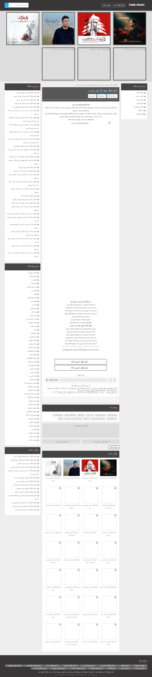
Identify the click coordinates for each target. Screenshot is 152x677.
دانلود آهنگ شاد (52, 666)
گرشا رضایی (33, 379)
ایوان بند (34, 290)
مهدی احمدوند (32, 418)
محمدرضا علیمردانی (30, 394)
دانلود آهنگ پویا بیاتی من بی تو (27, 100)
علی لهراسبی (32, 365)
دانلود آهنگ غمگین (112, 418)
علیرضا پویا (33, 354)
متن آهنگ (86, 418)
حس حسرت (89, 415)
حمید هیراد (33, 326)
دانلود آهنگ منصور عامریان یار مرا (26, 478)
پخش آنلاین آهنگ (112, 415)
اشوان (35, 280)
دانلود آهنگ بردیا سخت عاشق (27, 463)
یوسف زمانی (33, 440)
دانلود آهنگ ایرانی (60, 675)
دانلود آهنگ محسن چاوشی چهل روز (25, 146)
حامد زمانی (33, 315)
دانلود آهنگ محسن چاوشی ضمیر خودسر (23, 467)
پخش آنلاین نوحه (40, 668)
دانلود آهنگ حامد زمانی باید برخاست (25, 171)
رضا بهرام (34, 333)
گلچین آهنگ (140, 114)
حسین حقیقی (32, 322)
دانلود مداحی (139, 96)
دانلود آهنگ (140, 92)
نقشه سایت (106, 5)
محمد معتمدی (32, 404)
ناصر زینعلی (33, 436)
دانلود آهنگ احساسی (70, 415)
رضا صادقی (33, 337)
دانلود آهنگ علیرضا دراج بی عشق (26, 492)
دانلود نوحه (125, 668)
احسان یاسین (32, 273)
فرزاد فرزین (33, 376)
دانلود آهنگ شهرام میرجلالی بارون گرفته (24, 460)
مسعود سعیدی (32, 408)
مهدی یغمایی (33, 426)
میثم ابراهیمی (32, 433)
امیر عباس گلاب (32, 287)
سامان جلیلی (33, 340)
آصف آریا (34, 283)
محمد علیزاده (32, 401)
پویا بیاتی (34, 312)
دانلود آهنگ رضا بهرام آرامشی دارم (25, 456)
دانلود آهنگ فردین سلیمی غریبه (26, 481)
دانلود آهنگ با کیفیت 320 (79, 368)
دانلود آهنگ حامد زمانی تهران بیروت (25, 96)
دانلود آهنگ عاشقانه (34, 666)
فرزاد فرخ (34, 372)
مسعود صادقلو (32, 411)
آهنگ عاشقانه (139, 666)
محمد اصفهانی (32, 390)
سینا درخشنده (32, 347)
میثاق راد (34, 429)
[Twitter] (45, 399)
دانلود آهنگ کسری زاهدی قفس (27, 92)
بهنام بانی (34, 301)
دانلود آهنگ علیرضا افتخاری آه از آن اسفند (23, 157)
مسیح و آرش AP (31, 415)
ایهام (35, 294)
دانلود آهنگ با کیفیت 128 (79, 362)
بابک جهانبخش (32, 297)
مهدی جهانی (33, 422)
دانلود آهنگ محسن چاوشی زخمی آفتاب (24, 203)
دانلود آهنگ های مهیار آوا (97, 418)
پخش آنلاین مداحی (77, 668)
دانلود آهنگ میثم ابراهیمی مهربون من (24, 107)
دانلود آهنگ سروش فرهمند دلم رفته (25, 485)
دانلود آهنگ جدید (119, 5)
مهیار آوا (81, 104)
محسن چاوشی (32, 386)
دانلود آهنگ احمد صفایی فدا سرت (26, 510)
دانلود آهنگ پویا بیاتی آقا (29, 196)
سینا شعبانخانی (32, 351)
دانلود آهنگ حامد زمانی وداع (28, 167)
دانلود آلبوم (140, 103)
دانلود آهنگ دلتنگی (70, 666)
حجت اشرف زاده (31, 319)
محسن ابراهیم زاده (30, 383)
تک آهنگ (141, 110)
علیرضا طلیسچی (31, 358)
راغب (35, 329)
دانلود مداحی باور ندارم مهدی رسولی (25, 199)
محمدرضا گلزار (32, 397)
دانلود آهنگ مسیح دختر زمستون (26, 488)
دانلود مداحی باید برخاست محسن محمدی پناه (22, 213)
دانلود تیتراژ (140, 100)
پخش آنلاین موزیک (100, 415)
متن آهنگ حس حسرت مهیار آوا (73, 418)
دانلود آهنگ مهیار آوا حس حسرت (103, 90)
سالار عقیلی (33, 344)
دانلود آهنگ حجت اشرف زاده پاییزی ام (24, 502)
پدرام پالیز (33, 308)
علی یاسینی (33, 369)
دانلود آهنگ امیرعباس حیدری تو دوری (25, 506)
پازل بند (34, 305)
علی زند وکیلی (32, 362)
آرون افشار (33, 276)
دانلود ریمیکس (139, 107)
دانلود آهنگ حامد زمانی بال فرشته (26, 103)
